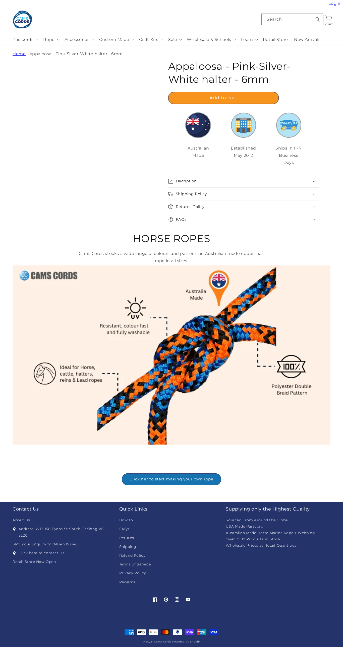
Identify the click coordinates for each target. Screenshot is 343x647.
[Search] (317, 19)
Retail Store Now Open (34, 561)
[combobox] (292, 19)
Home (19, 53)
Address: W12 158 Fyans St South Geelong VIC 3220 (62, 532)
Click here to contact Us (41, 553)
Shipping (127, 546)
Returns (126, 538)
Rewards (127, 582)
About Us (21, 520)
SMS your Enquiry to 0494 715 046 (45, 544)
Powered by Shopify (186, 641)
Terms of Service (135, 564)
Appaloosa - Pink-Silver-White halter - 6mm (76, 53)
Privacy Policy (132, 573)
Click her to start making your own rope (171, 479)
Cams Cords (162, 641)
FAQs (124, 529)
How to (126, 520)
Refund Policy (132, 555)
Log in (335, 3)
